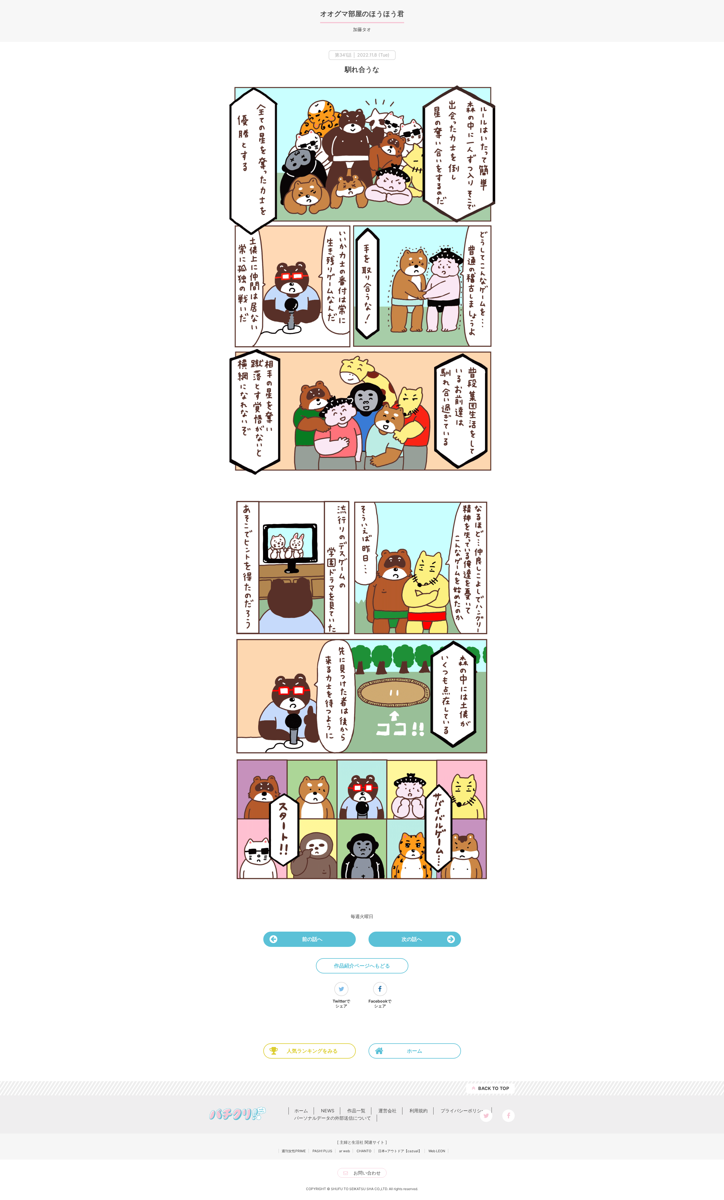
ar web (344, 1151)
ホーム (414, 1051)
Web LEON (436, 1151)
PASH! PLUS (322, 1151)
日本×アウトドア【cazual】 (400, 1151)
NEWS (327, 1110)
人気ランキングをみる (312, 1051)
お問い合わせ (367, 1173)
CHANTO (364, 1151)
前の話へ (312, 939)
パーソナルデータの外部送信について (332, 1118)
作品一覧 (356, 1110)
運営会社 (387, 1110)
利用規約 (419, 1110)
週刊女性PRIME (294, 1151)
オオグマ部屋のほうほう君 (362, 14)
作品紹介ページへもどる (362, 966)
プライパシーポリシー (463, 1110)
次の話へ (412, 939)
